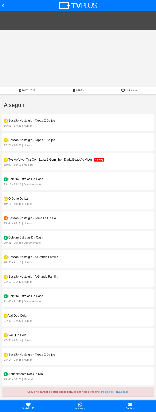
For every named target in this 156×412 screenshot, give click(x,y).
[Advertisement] (78, 58)
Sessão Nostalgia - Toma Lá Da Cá (32, 218)
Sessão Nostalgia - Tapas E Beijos (31, 120)
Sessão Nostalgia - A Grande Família (33, 257)
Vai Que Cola (17, 315)
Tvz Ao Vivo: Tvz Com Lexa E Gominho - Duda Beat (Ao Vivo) (50, 159)
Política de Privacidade (115, 391)
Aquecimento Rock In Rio (25, 374)
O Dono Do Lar (18, 198)
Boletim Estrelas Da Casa (25, 179)
